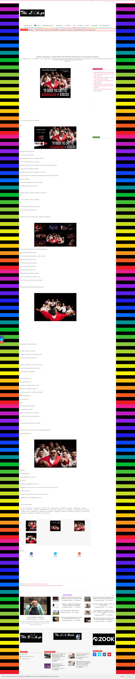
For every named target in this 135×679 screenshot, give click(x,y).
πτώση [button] (122, 676)
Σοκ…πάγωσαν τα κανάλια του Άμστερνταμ (37, 584)
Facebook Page (25, 658)
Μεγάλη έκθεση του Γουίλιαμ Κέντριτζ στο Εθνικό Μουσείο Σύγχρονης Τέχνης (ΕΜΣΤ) (83, 663)
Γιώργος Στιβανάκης (68, 58)
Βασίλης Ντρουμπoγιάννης (59, 58)
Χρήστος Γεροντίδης (78, 59)
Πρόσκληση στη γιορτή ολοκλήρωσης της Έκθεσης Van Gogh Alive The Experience (44, 585)
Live (42, 58)
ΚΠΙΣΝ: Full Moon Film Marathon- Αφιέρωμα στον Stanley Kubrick (58, 665)
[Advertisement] (91, 13)
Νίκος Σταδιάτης (92, 58)
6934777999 (25, 654)
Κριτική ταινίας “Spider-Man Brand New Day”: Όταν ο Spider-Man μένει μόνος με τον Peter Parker (104, 74)
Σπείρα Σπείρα (106, 58)
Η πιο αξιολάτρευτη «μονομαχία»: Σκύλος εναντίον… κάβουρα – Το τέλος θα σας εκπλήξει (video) (103, 612)
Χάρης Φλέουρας (70, 59)
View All (113, 595)
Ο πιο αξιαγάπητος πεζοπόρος (35, 617)
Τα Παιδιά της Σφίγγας (62, 59)
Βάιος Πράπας (50, 58)
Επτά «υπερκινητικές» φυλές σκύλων (69, 610)
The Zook (95, 646)
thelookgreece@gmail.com (28, 656)
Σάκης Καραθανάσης (100, 58)
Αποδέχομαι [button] (129, 676)
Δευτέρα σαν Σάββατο (76, 58)
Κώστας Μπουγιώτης (85, 58)
